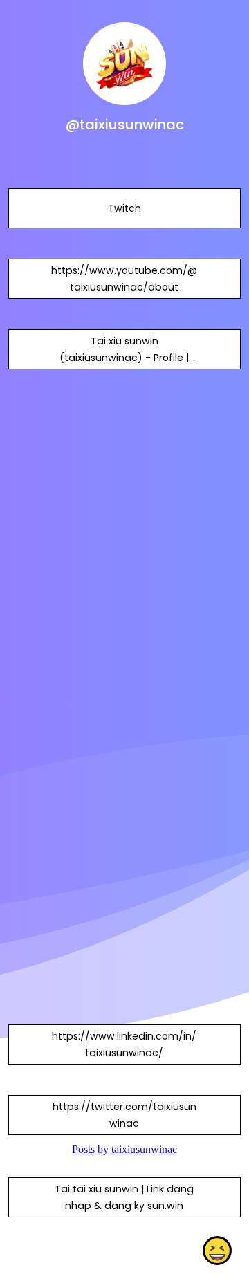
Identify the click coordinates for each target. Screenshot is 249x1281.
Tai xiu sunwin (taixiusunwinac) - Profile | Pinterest (124, 357)
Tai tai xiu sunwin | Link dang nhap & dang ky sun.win (124, 1197)
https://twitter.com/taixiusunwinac (124, 1115)
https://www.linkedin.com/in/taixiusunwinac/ (124, 1044)
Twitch (124, 208)
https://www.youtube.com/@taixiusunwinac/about (124, 279)
